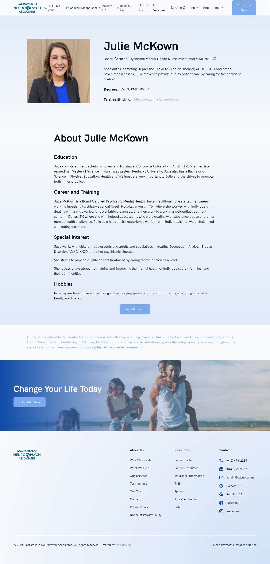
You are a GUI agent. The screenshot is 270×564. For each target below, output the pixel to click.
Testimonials (138, 483)
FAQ (177, 507)
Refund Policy (139, 507)
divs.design (123, 545)
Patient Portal (183, 460)
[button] (185, 7)
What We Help (139, 468)
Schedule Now (244, 7)
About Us (143, 7)
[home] (27, 8)
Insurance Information (189, 476)
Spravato (180, 491)
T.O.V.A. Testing (185, 499)
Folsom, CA (107, 8)
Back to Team (135, 309)
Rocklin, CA (125, 8)
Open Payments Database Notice (234, 545)
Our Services (159, 7)
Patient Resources (186, 468)
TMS (177, 483)
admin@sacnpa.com (83, 8)
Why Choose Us (140, 460)
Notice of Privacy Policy (145, 515)
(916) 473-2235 (55, 8)
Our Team (136, 491)
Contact (135, 499)
